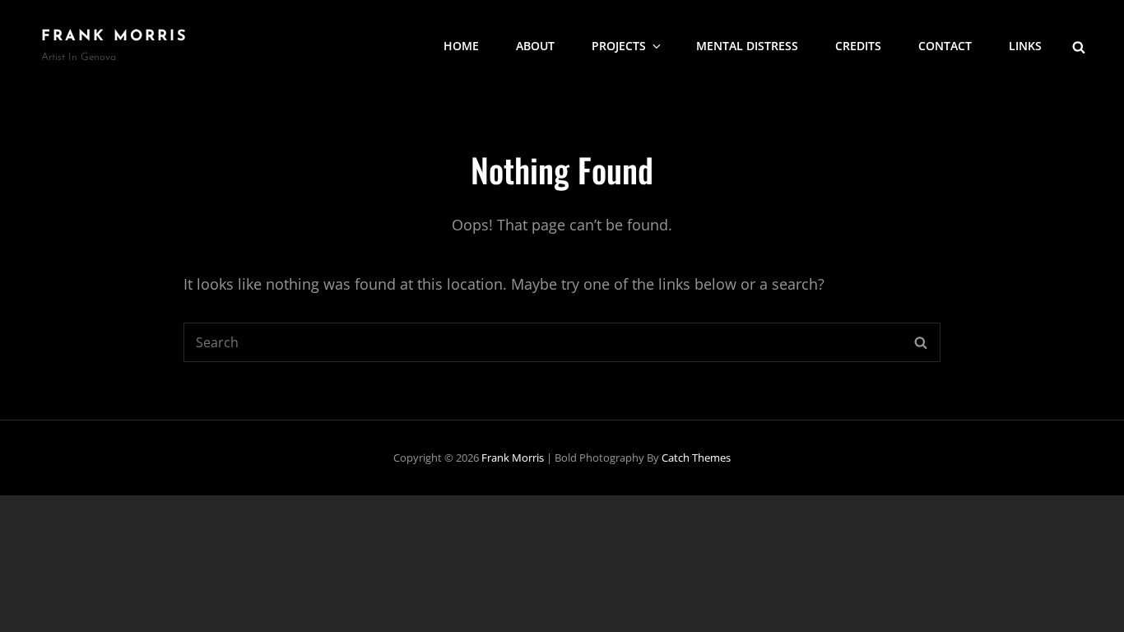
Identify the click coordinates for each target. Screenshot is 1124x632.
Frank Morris (114, 37)
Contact (945, 45)
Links (1025, 45)
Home (461, 45)
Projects (619, 45)
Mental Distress (747, 45)
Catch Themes (696, 457)
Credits (858, 45)
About (535, 45)
